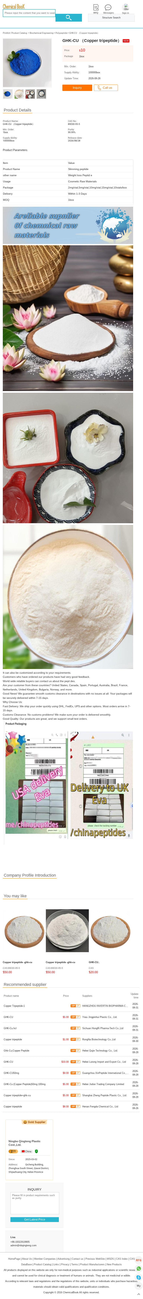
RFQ (139, 1260)
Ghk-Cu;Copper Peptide (16, 1050)
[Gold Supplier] (34, 1122)
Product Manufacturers (92, 1264)
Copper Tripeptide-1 (14, 1005)
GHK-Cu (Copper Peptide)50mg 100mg (24, 1084)
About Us (27, 1258)
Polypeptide (61, 33)
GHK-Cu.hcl (10, 1028)
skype (139, 1277)
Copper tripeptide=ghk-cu (17, 1095)
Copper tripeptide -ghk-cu (17, 962)
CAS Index (122, 1258)
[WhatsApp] (139, 1269)
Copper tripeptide (13, 1039)
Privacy (65, 1264)
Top (139, 1294)
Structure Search (111, 17)
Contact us (77, 1258)
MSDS (110, 1258)
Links (56, 1264)
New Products (114, 1264)
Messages (108, 13)
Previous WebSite (95, 1258)
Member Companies (45, 1258)
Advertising (64, 1258)
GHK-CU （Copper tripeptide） (84, 33)
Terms (74, 1264)
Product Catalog (19, 33)
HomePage (14, 1258)
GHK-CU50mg (11, 1073)
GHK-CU (8, 1017)
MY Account (139, 1286)
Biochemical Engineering (41, 33)
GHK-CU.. (94, 962)
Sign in (125, 13)
